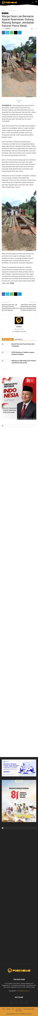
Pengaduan (19, 1009)
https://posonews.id (19, 329)
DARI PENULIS (19, 339)
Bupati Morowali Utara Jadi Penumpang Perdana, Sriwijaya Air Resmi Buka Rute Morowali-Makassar (10, 307)
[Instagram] (16, 1002)
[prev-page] (3, 369)
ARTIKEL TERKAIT (8, 339)
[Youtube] (26, 1002)
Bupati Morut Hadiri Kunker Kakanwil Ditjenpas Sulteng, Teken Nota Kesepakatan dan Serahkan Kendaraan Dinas (27, 307)
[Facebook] (3, 32)
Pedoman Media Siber (28, 1009)
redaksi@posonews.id (23, 991)
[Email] (15, 32)
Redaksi (8, 28)
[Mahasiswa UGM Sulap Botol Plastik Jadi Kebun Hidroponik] (6, 363)
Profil (3, 1009)
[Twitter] (7, 32)
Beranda (4, 10)
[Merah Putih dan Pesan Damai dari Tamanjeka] (6, 346)
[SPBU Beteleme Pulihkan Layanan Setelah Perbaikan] (6, 354)
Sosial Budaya (11, 10)
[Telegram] (20, 32)
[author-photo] (19, 324)
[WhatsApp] (11, 32)
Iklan (13, 1009)
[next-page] (6, 369)
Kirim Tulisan (19, 1011)
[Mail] (21, 1002)
